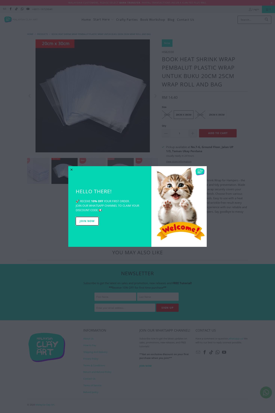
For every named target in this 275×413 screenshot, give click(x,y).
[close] (71, 169)
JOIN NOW (87, 221)
